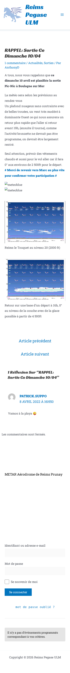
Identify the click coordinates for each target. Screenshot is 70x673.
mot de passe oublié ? (35, 607)
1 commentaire (15, 63)
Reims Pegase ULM (36, 14)
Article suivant (35, 354)
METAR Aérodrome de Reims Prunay (33, 474)
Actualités (35, 63)
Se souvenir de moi (24, 582)
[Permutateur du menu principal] (62, 15)
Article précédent (35, 340)
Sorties (49, 63)
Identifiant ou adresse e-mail (25, 545)
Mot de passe (14, 563)
